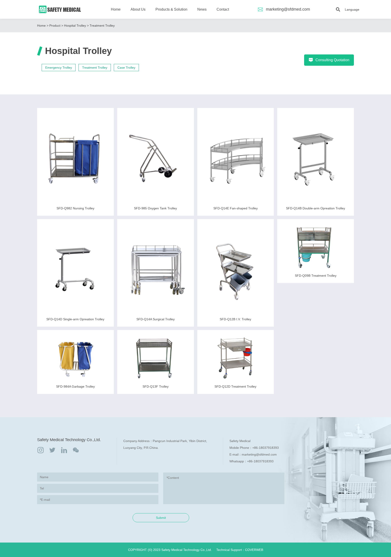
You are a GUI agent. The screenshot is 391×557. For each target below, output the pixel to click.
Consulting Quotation (332, 60)
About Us (138, 9)
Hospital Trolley (75, 25)
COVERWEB (254, 550)
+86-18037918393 (265, 447)
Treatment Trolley (102, 25)
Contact (223, 9)
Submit (161, 518)
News (202, 9)
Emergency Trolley (58, 67)
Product (54, 25)
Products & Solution (171, 9)
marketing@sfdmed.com (288, 9)
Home (116, 9)
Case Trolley (126, 67)
